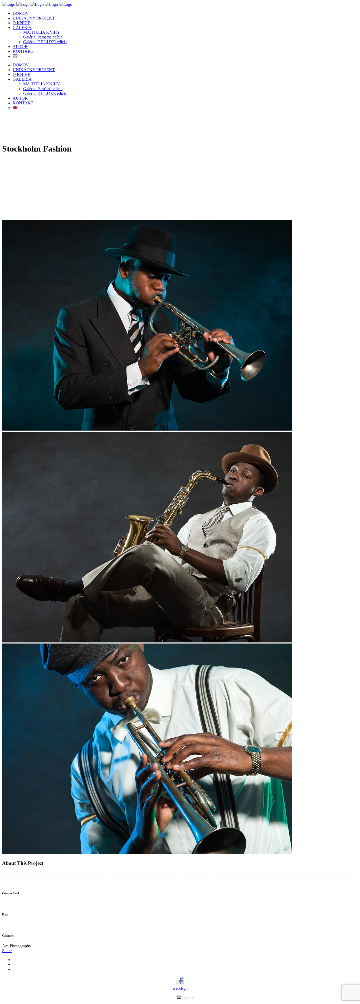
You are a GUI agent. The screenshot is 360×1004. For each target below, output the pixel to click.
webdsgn (180, 988)
